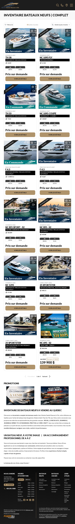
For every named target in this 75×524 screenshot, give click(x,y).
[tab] (21, 479)
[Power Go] (20, 516)
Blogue (66, 483)
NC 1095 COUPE (48, 113)
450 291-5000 (10, 488)
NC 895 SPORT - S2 (15, 227)
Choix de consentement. (51, 517)
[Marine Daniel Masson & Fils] (10, 5)
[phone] (62, 5)
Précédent (31, 376)
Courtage (53, 491)
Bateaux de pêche (43, 485)
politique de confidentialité (51, 516)
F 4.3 (7, 169)
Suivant (44, 376)
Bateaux (41, 483)
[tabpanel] (26, 489)
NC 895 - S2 (45, 227)
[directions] (66, 5)
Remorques (42, 489)
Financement (67, 487)
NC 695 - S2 (45, 343)
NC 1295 (9, 285)
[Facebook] (24, 500)
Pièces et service (66, 492)
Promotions (67, 489)
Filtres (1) (10, 25)
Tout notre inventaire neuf (43, 479)
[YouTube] (27, 500)
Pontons (41, 487)
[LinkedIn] (33, 500)
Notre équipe (67, 485)
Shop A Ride (16, 513)
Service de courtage (66, 496)
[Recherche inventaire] (57, 5)
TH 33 (8, 113)
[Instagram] (30, 500)
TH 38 (8, 57)
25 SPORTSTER (47, 285)
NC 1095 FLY (46, 57)
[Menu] (71, 5)
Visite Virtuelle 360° (66, 500)
